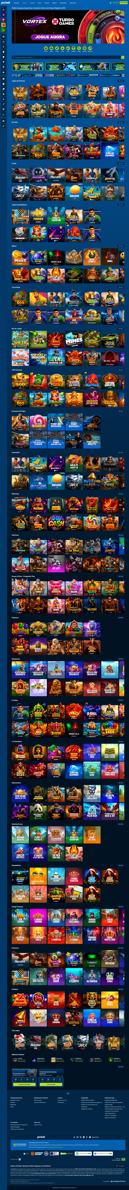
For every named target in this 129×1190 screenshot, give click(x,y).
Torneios (46, 3)
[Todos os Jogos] (3, 79)
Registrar (123, 2)
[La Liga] (3, 42)
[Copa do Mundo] (3, 36)
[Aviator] (3, 99)
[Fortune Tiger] (3, 94)
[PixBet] (5, 2)
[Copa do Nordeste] (3, 47)
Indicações (73, 3)
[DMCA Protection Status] (66, 1153)
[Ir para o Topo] (68, 1093)
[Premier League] (3, 72)
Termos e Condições (110, 1115)
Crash (39, 3)
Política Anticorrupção (87, 1100)
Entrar (115, 2)
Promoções (63, 3)
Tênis (12, 1107)
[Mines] (3, 109)
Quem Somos (38, 1124)
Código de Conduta (86, 1109)
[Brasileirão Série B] (3, 57)
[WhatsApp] (84, 1137)
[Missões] (3, 15)
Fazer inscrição (51, 1084)
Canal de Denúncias (39, 1102)
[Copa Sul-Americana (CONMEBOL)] (3, 62)
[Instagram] (77, 1137)
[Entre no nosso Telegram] (74, 1137)
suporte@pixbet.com (88, 1175)
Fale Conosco (38, 1100)
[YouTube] (90, 1137)
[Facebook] (87, 1137)
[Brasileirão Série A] (3, 52)
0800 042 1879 (78, 1175)
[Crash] (3, 114)
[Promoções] (110, 2)
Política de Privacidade (17, 1129)
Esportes (16, 3)
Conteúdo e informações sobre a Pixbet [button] (63, 1187)
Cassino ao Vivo (62, 1100)
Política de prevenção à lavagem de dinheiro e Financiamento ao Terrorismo (91, 1105)
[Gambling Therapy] (37, 1154)
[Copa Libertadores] (3, 67)
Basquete (13, 1104)
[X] (81, 1137)
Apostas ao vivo (15, 1100)
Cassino (24, 3)
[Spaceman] (3, 104)
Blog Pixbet (95, 1137)
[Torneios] (3, 20)
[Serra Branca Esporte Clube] (19, 1159)
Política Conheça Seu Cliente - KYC (115, 1107)
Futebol (13, 1102)
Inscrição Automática (24, 1084)
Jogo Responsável (110, 1113)
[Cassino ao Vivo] (3, 89)
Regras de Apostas (110, 1117)
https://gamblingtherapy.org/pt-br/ (54, 1147)
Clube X (54, 3)
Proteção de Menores (111, 1100)
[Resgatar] (3, 25)
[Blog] (3, 126)
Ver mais (121, 81)
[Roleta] (3, 30)
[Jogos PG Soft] (3, 84)
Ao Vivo (32, 3)
